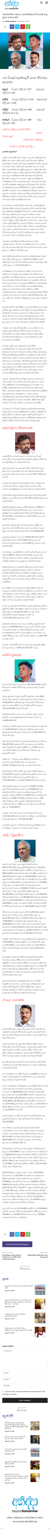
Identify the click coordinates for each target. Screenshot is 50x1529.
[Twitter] (17, 26)
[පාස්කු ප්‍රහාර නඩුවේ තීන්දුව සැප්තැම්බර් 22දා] (40, 1318)
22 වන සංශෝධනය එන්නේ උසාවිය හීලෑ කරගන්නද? (15, 1437)
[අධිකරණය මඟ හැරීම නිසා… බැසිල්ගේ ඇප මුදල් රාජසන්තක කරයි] (40, 1332)
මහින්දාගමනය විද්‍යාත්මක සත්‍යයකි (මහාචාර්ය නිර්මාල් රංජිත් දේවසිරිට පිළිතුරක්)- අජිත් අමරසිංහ (16, 1425)
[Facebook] (12, 26)
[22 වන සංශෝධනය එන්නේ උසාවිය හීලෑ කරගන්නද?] (35, 1439)
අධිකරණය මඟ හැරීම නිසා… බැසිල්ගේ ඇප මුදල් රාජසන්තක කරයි (18, 1329)
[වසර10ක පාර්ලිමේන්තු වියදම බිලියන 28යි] (35, 1464)
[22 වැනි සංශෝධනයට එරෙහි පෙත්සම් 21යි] (40, 1289)
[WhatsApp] (28, 26)
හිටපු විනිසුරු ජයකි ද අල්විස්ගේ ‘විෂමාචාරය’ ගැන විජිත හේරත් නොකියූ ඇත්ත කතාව (11, 1257)
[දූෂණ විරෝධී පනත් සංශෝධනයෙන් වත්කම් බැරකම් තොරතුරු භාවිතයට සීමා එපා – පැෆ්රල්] (40, 1304)
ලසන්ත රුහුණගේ (10, 21)
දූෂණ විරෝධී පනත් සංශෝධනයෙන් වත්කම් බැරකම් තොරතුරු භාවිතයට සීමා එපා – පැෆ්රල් (18, 1302)
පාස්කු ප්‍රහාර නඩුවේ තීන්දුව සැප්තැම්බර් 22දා (15, 1315)
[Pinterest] (22, 26)
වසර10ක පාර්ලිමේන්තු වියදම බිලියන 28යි (16, 1463)
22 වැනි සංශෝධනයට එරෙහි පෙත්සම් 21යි (15, 1450)
